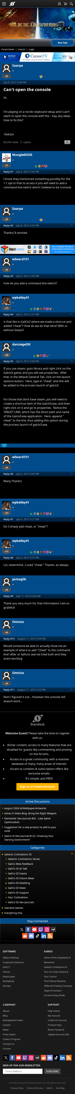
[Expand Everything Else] (2, 913)
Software (9, 951)
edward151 (20, 259)
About (6, 1010)
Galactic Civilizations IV (55, 967)
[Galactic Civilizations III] (37, 24)
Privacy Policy (17, 1088)
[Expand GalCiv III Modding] (6, 883)
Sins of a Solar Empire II (56, 971)
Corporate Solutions (13, 962)
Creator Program (11, 1039)
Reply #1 (8, 171)
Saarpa (17, 65)
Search (21, 49)
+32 (6, 354)
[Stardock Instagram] (47, 929)
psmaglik (19, 579)
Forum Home (7, 49)
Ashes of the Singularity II (57, 957)
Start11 (6, 967)
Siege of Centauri (53, 990)
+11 (6, 308)
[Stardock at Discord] (31, 936)
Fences (6, 971)
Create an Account (57, 1020)
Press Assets (9, 1034)
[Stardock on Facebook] (28, 929)
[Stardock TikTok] (37, 936)
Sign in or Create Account (37, 786)
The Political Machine (55, 981)
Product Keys (55, 1024)
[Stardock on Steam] (53, 929)
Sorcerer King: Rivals (54, 995)
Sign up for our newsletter (21, 1065)
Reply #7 (8, 519)
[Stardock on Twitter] (22, 929)
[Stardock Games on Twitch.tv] (41, 929)
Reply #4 (8, 314)
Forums (7, 1048)
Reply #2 (8, 225)
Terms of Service (35, 1088)
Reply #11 (9, 689)
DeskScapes (9, 976)
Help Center (54, 1010)
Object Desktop (11, 957)
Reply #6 (8, 473)
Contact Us (8, 1043)
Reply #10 (9, 638)
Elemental (49, 962)
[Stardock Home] (12, 4)
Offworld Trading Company (58, 985)
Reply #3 (8, 276)
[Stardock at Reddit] (25, 936)
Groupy (7, 985)
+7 (6, 165)
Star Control (50, 976)
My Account (54, 1015)
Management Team (13, 1020)
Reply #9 (8, 596)
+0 (6, 76)
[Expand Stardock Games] (2, 908)
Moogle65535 (22, 155)
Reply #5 (8, 361)
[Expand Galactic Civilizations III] (2, 854)
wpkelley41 (20, 297)
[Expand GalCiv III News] (6, 888)
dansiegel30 (21, 344)
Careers (7, 1024)
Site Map (60, 1088)
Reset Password (56, 1029)
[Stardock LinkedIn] (44, 936)
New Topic (63, 42)
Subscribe (52, 1071)
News (6, 1029)
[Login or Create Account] (59, 4)
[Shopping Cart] (65, 4)
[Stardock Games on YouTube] (34, 929)
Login (31, 49)
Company (9, 1004)
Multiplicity (8, 981)
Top (71, 171)
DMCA (49, 1088)
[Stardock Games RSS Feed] (50, 936)
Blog (5, 1015)
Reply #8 (8, 557)
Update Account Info (58, 1034)
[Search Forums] (71, 4)
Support (53, 1004)
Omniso (18, 622)
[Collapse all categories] (72, 853)
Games (48, 951)
